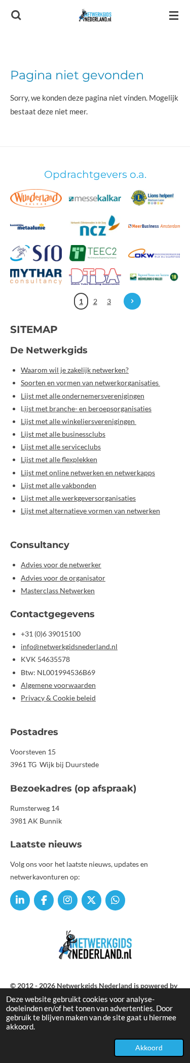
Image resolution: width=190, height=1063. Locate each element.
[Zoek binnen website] (16, 15)
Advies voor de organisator (63, 577)
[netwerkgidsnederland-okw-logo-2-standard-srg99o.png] (154, 253)
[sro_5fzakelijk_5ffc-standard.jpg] (36, 253)
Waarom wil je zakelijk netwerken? (75, 370)
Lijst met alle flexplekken (59, 459)
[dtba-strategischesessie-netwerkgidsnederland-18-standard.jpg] (94, 277)
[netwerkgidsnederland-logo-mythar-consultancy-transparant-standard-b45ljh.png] (36, 277)
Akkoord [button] (149, 1048)
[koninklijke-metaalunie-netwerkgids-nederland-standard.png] (36, 226)
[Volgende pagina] (132, 301)
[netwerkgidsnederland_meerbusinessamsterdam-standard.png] (154, 226)
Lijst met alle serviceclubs (61, 446)
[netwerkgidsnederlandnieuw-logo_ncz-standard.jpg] (94, 226)
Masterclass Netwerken (58, 590)
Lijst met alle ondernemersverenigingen (82, 395)
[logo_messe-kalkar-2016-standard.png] (94, 198)
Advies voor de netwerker (61, 564)
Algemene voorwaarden (58, 685)
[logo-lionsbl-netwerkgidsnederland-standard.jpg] (154, 198)
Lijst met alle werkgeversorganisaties (78, 498)
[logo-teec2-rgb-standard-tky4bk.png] (94, 253)
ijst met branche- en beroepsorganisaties (87, 408)
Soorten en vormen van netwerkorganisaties (90, 382)
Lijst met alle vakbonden (58, 485)
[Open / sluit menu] (174, 15)
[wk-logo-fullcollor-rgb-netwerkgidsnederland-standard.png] (36, 198)
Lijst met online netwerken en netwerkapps (88, 472)
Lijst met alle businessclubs (63, 434)
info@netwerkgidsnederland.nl (69, 646)
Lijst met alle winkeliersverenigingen (78, 421)
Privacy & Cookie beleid (58, 697)
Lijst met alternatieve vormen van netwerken (90, 510)
